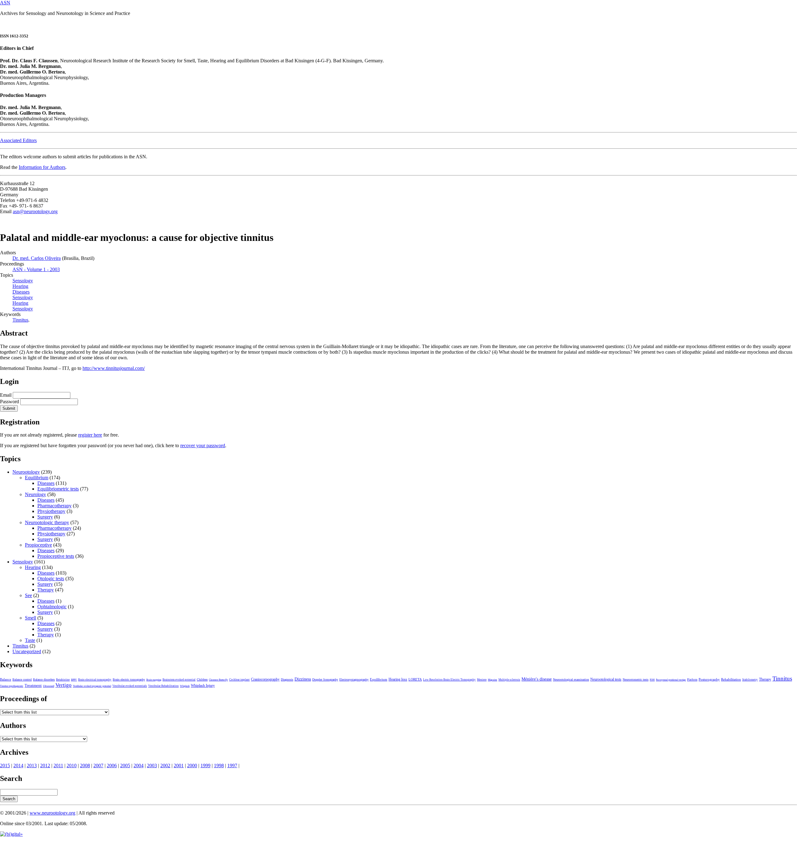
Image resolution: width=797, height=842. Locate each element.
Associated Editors (18, 140)
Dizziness (303, 679)
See (28, 595)
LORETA (415, 679)
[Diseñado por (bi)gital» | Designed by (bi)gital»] (11, 834)
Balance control (22, 679)
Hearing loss (398, 679)
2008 (85, 765)
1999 (205, 765)
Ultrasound (48, 686)
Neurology (35, 494)
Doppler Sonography (325, 679)
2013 (32, 765)
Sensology (22, 308)
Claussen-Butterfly (218, 679)
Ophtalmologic (52, 606)
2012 (45, 765)
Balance (5, 679)
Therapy (45, 589)
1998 (219, 765)
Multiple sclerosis (509, 679)
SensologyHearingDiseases (22, 286)
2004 (139, 765)
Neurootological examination (571, 679)
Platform (692, 679)
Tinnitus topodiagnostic (11, 686)
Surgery (45, 516)
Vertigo (63, 685)
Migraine (492, 679)
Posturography (709, 679)
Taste (30, 640)
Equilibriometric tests (58, 488)
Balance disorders (44, 679)
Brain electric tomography (129, 679)
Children (202, 679)
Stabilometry (750, 679)
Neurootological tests (605, 679)
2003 (152, 765)
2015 (5, 765)
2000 (192, 765)
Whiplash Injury (203, 685)
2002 (165, 765)
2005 (125, 765)
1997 (232, 765)
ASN (5, 2)
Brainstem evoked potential (179, 679)
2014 (18, 765)
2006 (112, 765)
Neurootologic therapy (47, 522)
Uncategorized (26, 651)
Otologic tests (50, 578)
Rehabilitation (731, 679)
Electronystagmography (354, 679)
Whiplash (185, 686)
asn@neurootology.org (35, 211)
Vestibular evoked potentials (129, 685)
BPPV (74, 679)
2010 (72, 765)
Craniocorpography (265, 679)
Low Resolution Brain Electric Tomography (449, 679)
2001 (179, 765)
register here (90, 435)
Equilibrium (36, 477)
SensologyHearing (22, 300)
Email (6, 395)
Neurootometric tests (635, 679)
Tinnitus (20, 320)
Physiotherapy (51, 511)
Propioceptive (38, 545)
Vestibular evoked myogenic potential (92, 686)
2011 (58, 765)
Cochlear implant (239, 679)
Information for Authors (42, 167)
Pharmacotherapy (54, 505)
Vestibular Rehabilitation (163, 685)
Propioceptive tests (55, 556)
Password (9, 401)
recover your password (202, 445)
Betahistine (63, 679)
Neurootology (26, 472)
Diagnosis (287, 679)
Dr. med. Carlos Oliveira (36, 258)
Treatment (33, 685)
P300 (652, 679)
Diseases (45, 483)
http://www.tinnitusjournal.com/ (114, 368)
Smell (30, 617)
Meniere (482, 679)
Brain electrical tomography (94, 679)
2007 (98, 765)
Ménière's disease (536, 679)
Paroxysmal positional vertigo (671, 679)
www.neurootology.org (52, 813)
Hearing (33, 567)
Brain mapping (153, 679)
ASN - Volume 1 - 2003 (36, 269)
